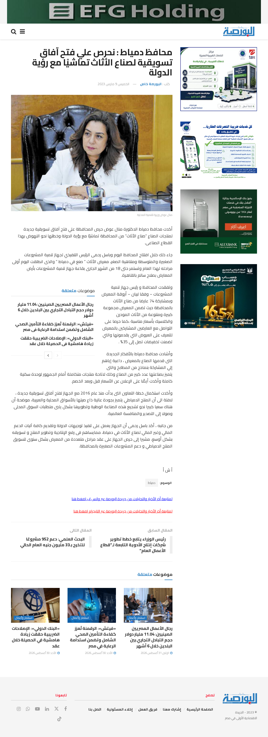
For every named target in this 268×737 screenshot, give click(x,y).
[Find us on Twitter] (56, 709)
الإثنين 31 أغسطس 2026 (155, 653)
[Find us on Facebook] (65, 709)
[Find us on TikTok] (59, 719)
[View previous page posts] (58, 355)
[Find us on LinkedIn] (47, 709)
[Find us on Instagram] (19, 709)
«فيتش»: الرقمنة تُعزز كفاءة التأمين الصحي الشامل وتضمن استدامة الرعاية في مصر (54, 326)
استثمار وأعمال (136, 618)
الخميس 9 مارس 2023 (113, 84)
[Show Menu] (22, 31)
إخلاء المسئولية (120, 709)
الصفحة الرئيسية (200, 709)
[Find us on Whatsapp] (28, 709)
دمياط (151, 483)
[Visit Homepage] (238, 31)
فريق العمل (147, 709)
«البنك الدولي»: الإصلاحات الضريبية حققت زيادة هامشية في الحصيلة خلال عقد (56, 340)
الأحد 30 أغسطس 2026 (99, 653)
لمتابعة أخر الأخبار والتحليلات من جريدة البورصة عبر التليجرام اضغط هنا (123, 511)
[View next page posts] (48, 355)
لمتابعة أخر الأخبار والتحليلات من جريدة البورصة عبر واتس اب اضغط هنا (122, 498)
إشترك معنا (172, 709)
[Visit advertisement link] (134, 12)
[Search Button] (13, 31)
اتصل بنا (94, 709)
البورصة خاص (150, 84)
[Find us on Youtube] (37, 709)
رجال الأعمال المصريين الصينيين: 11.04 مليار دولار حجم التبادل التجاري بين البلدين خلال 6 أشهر (55, 310)
